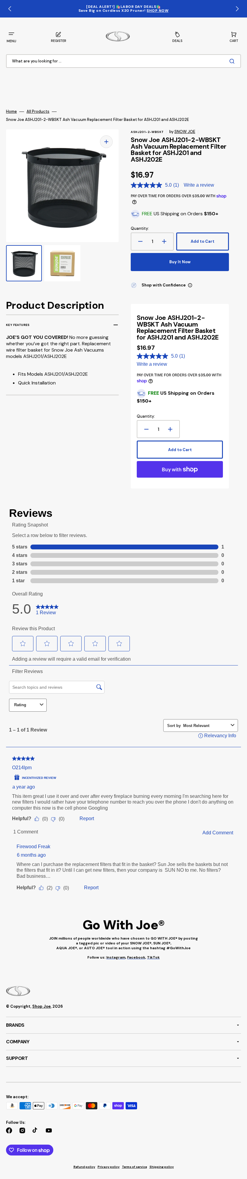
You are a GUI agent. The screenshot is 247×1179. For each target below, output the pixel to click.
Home (11, 111)
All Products (38, 111)
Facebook (136, 957)
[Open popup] (190, 285)
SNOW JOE (184, 131)
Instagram (115, 957)
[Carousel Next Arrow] (237, 8)
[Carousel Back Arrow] (10, 8)
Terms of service (134, 1167)
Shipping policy (161, 1167)
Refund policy (84, 1167)
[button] (11, 36)
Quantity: (140, 228)
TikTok (153, 957)
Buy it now (180, 261)
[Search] (233, 61)
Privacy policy (109, 1167)
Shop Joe (41, 1006)
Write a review (199, 185)
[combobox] (123, 61)
